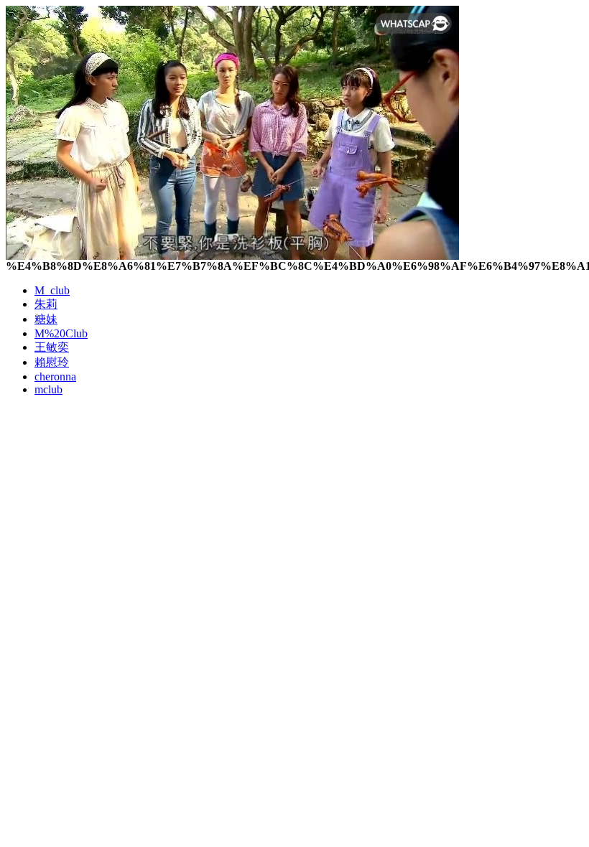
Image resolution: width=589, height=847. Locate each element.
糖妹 (45, 319)
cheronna (55, 376)
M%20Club (61, 333)
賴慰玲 (51, 362)
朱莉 (45, 304)
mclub (48, 389)
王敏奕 (51, 347)
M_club (52, 290)
